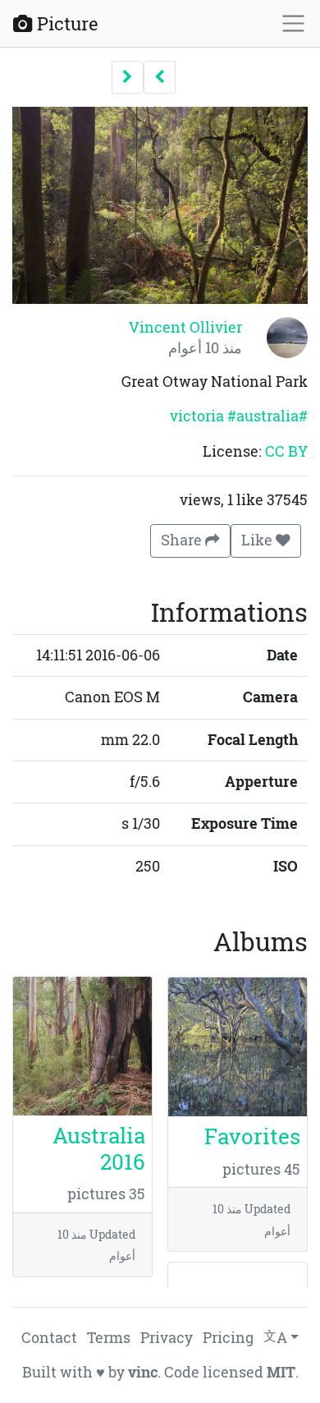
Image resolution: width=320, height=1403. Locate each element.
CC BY (286, 451)
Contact (49, 1337)
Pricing (228, 1337)
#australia (263, 416)
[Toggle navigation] (293, 23)
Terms (108, 1337)
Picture (65, 23)
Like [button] (258, 540)
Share (183, 540)
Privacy (166, 1337)
